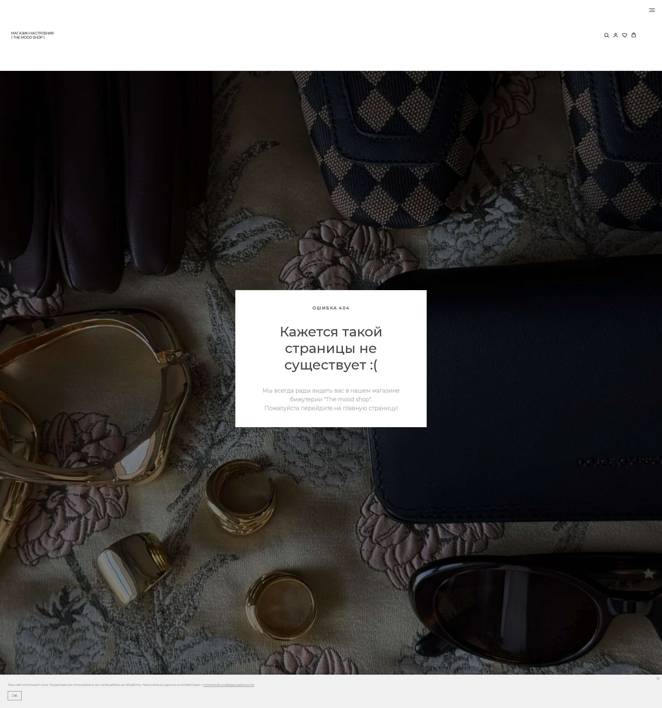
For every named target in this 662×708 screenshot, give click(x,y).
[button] (606, 35)
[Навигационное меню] (652, 10)
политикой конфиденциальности (228, 685)
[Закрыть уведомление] (658, 678)
